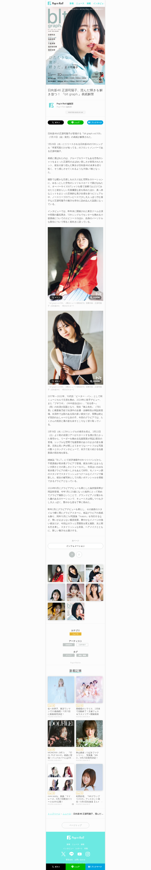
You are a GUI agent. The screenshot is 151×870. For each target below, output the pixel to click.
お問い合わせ (80, 860)
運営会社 (69, 860)
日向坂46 (68, 645)
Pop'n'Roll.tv (75, 663)
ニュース (80, 3)
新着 (72, 3)
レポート (79, 848)
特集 (86, 848)
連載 (89, 3)
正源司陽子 (82, 645)
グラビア (69, 655)
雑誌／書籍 (82, 655)
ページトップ (75, 825)
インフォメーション (75, 546)
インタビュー (99, 3)
